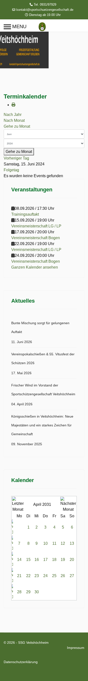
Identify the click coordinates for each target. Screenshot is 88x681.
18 (54, 559)
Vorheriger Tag (16, 158)
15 (28, 559)
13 (72, 543)
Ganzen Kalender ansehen (34, 267)
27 (72, 576)
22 (28, 576)
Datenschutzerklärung (21, 662)
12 (63, 543)
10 (45, 543)
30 (36, 592)
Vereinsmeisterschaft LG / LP (36, 226)
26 (63, 576)
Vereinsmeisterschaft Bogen (35, 238)
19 (63, 559)
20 (72, 559)
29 (28, 592)
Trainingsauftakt (25, 214)
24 (45, 576)
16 (36, 559)
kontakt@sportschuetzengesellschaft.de (44, 10)
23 (36, 576)
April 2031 (42, 504)
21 (19, 576)
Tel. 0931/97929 (45, 4)
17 (45, 559)
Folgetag (11, 170)
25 (54, 576)
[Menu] (15, 26)
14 (19, 559)
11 (54, 543)
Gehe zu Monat (17, 126)
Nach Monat (14, 120)
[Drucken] (13, 105)
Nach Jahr (13, 114)
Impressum (75, 648)
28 (19, 592)
